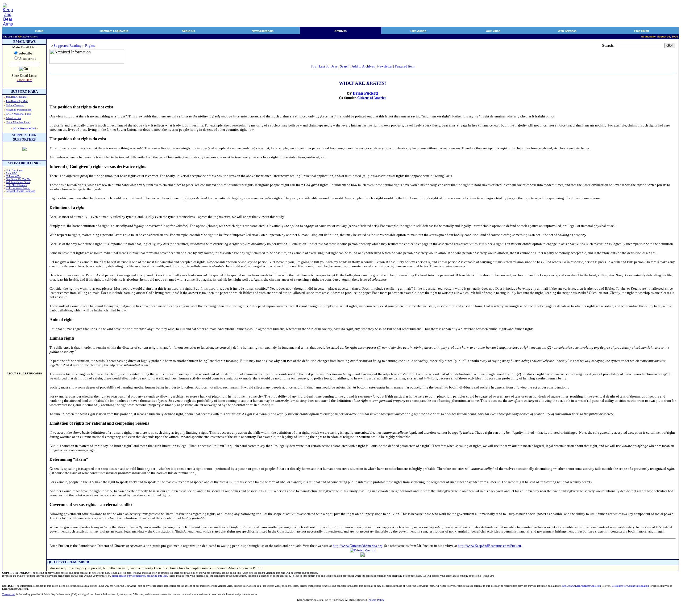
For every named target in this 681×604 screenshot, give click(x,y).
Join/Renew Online (16, 96)
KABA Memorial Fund (18, 113)
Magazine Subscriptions (18, 109)
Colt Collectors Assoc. (18, 188)
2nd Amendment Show (18, 182)
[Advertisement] (24, 282)
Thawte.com (8, 594)
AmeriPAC (11, 173)
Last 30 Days (328, 66)
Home (39, 30)
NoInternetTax (13, 176)
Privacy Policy (376, 599)
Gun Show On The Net (18, 179)
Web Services (567, 30)
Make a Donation (15, 105)
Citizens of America (372, 98)
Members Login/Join (113, 30)
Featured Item (404, 66)
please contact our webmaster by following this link (139, 575)
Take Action (418, 30)
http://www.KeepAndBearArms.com (581, 585)
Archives (340, 30)
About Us (188, 30)
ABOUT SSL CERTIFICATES (24, 373)
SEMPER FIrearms (16, 185)
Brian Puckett (365, 93)
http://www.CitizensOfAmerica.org (358, 546)
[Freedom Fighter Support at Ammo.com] (24, 149)
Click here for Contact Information (630, 585)
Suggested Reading (68, 46)
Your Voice (492, 30)
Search (345, 66)
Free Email (641, 30)
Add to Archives (363, 66)
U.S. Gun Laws (14, 170)
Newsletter (384, 66)
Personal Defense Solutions (20, 190)
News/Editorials (262, 30)
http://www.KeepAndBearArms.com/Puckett (489, 546)
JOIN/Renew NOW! (24, 128)
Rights (90, 46)
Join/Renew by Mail (17, 101)
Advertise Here (13, 118)
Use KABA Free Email (18, 122)
